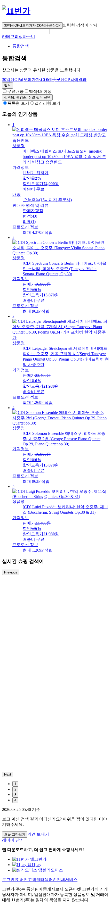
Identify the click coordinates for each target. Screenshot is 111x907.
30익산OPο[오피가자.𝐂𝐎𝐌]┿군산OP (32, 25)
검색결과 (44, 79)
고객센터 (36, 879)
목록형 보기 (18, 103)
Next (7, 774)
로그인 (8, 879)
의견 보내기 (38, 834)
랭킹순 (27, 97)
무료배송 (15, 91)
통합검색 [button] (20, 46)
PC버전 (21, 879)
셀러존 (50, 879)
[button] (26, 31)
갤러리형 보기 (47, 103)
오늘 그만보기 (14, 834)
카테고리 (10, 36)
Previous (10, 572)
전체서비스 (67, 879)
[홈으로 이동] (16, 10)
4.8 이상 (40, 91)
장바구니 (27, 36)
